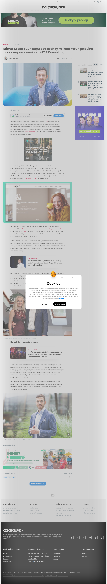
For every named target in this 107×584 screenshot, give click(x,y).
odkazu (61, 298)
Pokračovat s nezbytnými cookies (69, 277)
